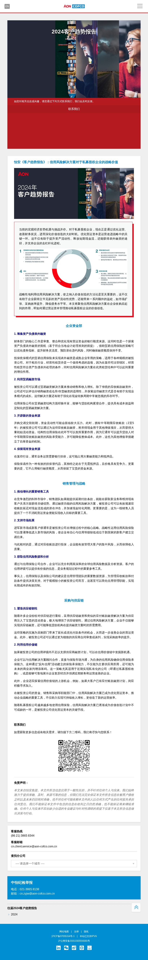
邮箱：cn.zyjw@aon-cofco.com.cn (33, 893)
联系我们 (74, 108)
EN (7, 6)
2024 (14, 914)
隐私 (86, 931)
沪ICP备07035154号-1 (63, 936)
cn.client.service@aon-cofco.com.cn (34, 846)
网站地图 (64, 931)
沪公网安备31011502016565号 (74, 940)
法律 (76, 931)
